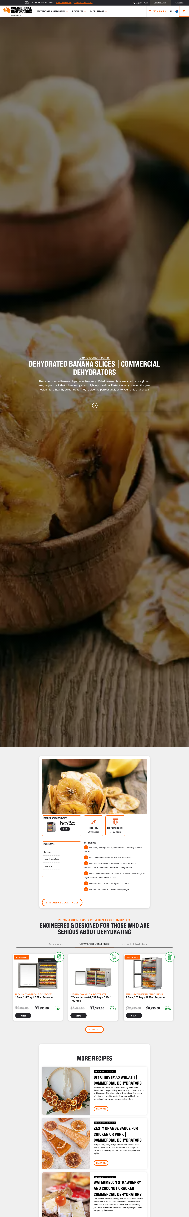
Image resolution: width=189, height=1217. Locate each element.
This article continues (62, 902)
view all (94, 1029)
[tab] (55, 944)
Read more (101, 1108)
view (65, 829)
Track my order (63, 2)
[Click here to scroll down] (94, 406)
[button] (173, 11)
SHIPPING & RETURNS (83, 2)
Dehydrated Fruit (105, 1072)
